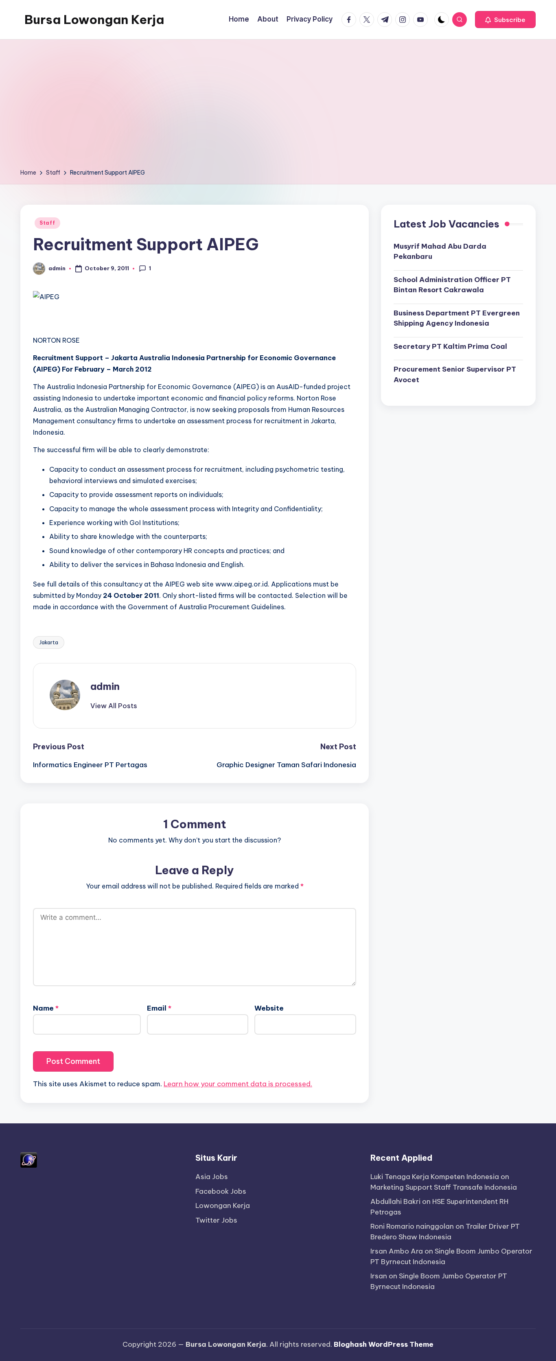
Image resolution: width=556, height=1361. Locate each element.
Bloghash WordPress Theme (383, 1344)
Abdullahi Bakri (395, 1201)
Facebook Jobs (220, 1191)
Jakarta (48, 642)
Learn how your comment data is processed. (238, 1083)
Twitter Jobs (216, 1220)
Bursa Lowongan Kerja (94, 19)
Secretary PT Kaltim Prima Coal (450, 345)
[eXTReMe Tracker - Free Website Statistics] (28, 1159)
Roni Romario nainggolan (412, 1226)
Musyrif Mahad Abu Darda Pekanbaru (440, 251)
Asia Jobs (211, 1176)
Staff (47, 223)
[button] (505, 19)
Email (159, 1008)
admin (105, 686)
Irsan (378, 1275)
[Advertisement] (278, 107)
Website (269, 1008)
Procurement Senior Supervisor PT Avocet (455, 374)
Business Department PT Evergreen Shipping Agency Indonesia (457, 318)
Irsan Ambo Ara (396, 1251)
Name (46, 1008)
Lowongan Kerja (222, 1205)
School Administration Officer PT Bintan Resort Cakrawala (452, 284)
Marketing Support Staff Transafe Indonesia (443, 1187)
